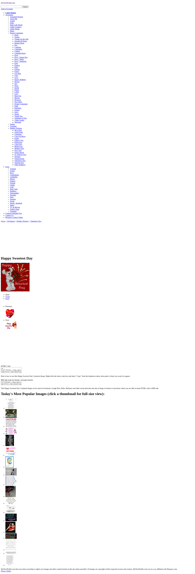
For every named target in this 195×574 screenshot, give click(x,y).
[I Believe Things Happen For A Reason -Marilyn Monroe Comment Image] (9, 445)
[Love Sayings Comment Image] (11, 408)
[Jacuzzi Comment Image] (11, 417)
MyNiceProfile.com (8, 3)
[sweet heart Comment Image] (9, 318)
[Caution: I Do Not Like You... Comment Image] (11, 426)
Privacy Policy (6, 571)
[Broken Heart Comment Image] (10, 496)
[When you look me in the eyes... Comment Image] (11, 550)
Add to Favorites (7, 9)
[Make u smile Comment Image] (11, 554)
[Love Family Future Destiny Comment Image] (11, 485)
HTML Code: (6, 366)
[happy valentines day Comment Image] (11, 329)
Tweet (7, 297)
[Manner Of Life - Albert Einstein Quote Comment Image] (11, 503)
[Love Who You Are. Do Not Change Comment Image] (11, 455)
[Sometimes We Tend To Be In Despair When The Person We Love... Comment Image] (11, 434)
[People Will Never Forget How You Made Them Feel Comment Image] (11, 538)
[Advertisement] (68, 238)
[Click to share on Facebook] (15, 277)
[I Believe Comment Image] (11, 513)
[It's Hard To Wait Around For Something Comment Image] (11, 475)
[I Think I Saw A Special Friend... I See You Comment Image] (9, 467)
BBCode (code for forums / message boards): (17, 380)
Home (3, 221)
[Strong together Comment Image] (11, 521)
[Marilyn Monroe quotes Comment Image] (10, 532)
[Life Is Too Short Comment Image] (9, 565)
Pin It (7, 299)
